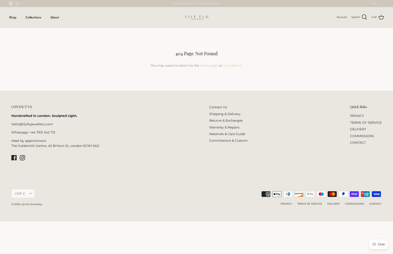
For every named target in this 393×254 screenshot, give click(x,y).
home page (209, 65)
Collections (33, 17)
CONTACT (358, 143)
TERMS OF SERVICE (366, 123)
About (54, 17)
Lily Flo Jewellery (31, 204)
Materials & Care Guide (227, 134)
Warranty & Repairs (224, 127)
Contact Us (218, 107)
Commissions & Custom (228, 140)
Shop (12, 17)
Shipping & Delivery (225, 114)
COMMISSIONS (362, 136)
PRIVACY (357, 116)
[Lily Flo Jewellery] (196, 17)
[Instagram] (17, 3)
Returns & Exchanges (226, 120)
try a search (232, 65)
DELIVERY (358, 129)
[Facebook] (11, 3)
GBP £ (375, 3)
